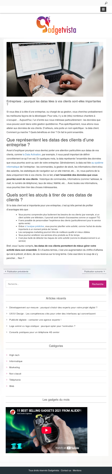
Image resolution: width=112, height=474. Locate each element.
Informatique (15, 361)
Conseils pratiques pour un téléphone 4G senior (34, 332)
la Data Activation (32, 154)
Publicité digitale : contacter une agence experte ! (35, 319)
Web (11, 385)
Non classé (15, 373)
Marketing (14, 367)
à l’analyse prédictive (34, 226)
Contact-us (66, 470)
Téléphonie (15, 379)
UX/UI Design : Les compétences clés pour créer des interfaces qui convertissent (52, 313)
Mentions (77, 470)
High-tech (14, 354)
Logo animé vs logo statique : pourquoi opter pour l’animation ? (42, 325)
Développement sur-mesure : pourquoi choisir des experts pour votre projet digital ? (53, 307)
